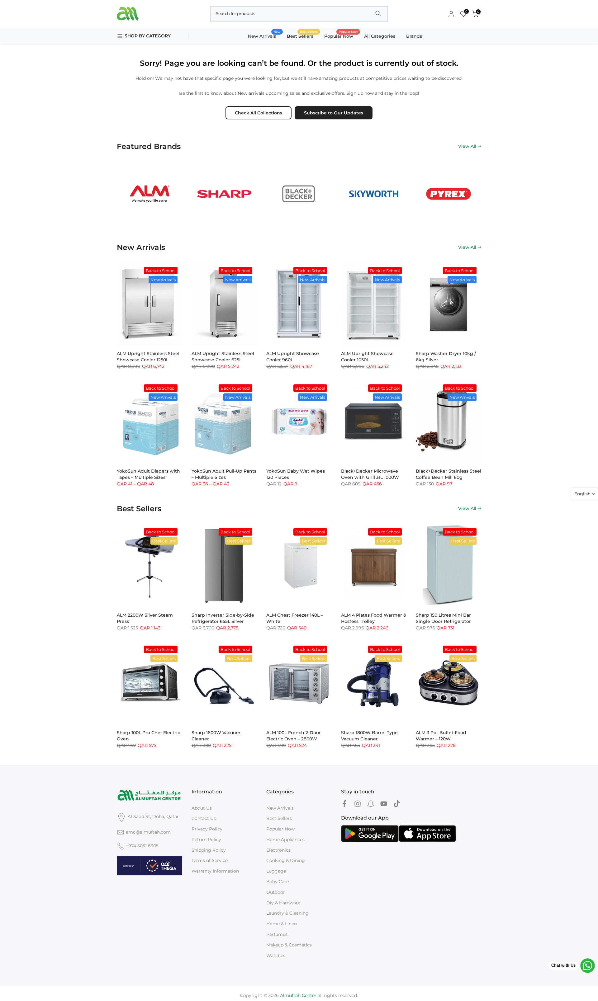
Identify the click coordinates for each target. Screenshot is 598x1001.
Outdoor (275, 892)
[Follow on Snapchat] (370, 803)
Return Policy (206, 839)
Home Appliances (285, 839)
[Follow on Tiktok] (396, 803)
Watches (275, 955)
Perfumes (276, 934)
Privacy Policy (207, 829)
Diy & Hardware (283, 903)
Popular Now (341, 35)
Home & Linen (281, 923)
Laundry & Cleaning (287, 913)
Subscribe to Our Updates (333, 113)
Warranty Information (215, 871)
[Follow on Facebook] (344, 803)
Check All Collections (258, 113)
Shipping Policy (209, 850)
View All (467, 146)
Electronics (278, 850)
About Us (202, 808)
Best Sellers (302, 35)
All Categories (379, 36)
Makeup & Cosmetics (289, 945)
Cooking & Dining (285, 860)
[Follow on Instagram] (357, 803)
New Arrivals (264, 35)
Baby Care (277, 881)
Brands (414, 36)
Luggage (276, 871)
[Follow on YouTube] (383, 803)
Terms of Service (210, 860)
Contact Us (204, 818)
